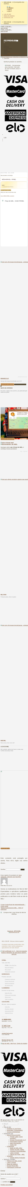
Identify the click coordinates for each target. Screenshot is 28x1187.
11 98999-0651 (6, 1019)
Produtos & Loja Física (14, 1128)
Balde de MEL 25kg (16, 1148)
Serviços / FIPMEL (9, 1159)
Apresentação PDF (9, 1011)
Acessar (12, 1181)
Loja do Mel (7, 14)
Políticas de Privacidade (10, 995)
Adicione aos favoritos (14, 877)
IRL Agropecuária (9, 985)
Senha (3, 1178)
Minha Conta (8, 997)
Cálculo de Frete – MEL (17, 1154)
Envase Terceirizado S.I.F (18, 1140)
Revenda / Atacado (9, 1009)
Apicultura (7, 51)
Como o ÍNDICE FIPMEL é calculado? (7, 195)
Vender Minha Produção (17, 1158)
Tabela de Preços (9, 1013)
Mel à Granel (8, 969)
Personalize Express (16, 1141)
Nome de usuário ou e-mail (9, 1174)
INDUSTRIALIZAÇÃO (13, 1135)
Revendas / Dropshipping (15, 1130)
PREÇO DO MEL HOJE (14, 1161)
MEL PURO (3, 594)
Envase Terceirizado (9, 981)
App (5, 37)
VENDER (10, 1156)
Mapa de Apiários (9, 16)
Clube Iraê (13, 1145)
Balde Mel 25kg (8, 993)
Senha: (3, 869)
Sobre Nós (7, 1006)
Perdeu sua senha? (7, 1185)
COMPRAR (10, 1146)
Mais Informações (15, 1143)
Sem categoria (4, 33)
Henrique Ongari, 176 (7, 1039)
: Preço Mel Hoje (10, 965)
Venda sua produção (9, 983)
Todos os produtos (9, 999)
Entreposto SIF (8, 17)
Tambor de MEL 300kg (17, 1149)
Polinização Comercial (10, 971)
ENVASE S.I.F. (5, 378)
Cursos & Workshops (13, 1132)
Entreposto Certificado (10, 979)
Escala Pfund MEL (12, 1166)
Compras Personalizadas (18, 1151)
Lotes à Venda (14, 1153)
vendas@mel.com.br (7, 1033)
